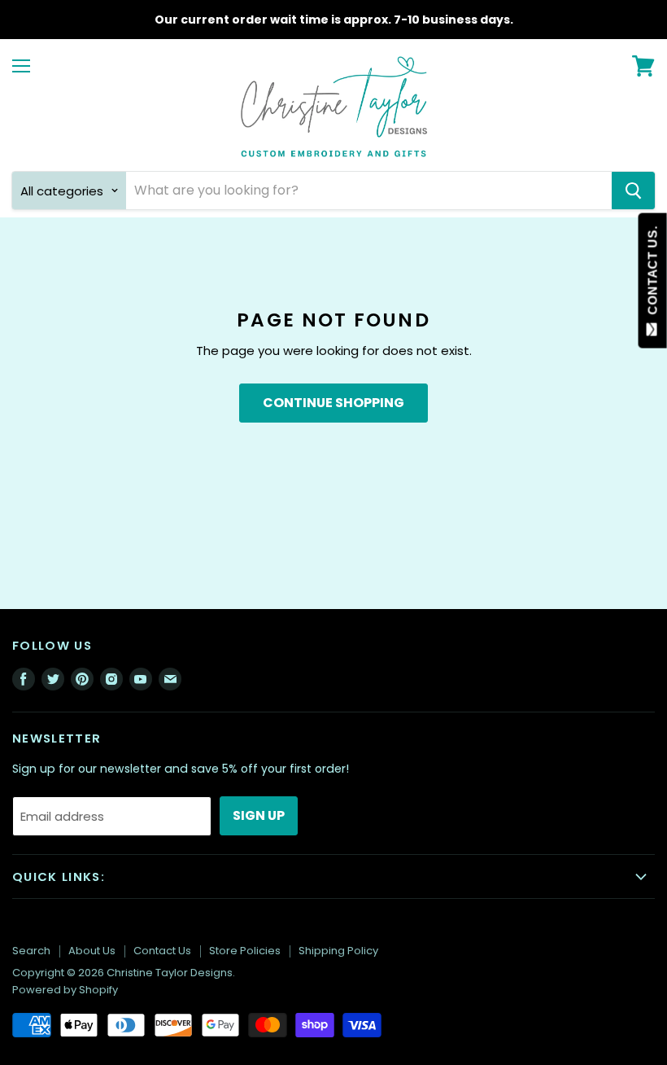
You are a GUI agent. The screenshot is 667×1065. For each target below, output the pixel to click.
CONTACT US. (653, 274)
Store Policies (245, 950)
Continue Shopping (333, 402)
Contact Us (162, 950)
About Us (92, 950)
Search (31, 950)
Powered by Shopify (65, 989)
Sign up (259, 815)
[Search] (633, 190)
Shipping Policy (338, 950)
